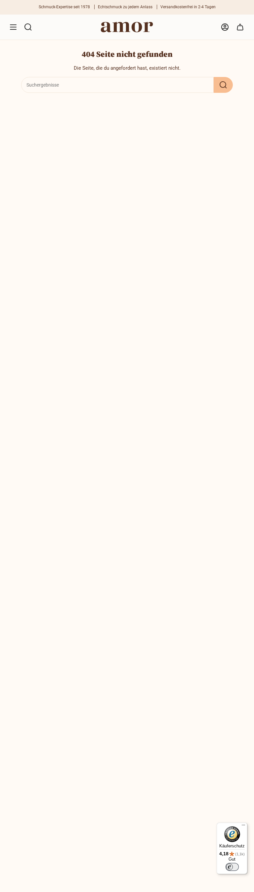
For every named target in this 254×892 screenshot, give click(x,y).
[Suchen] (223, 85)
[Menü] (243, 827)
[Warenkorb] (240, 27)
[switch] (232, 867)
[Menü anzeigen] (13, 27)
